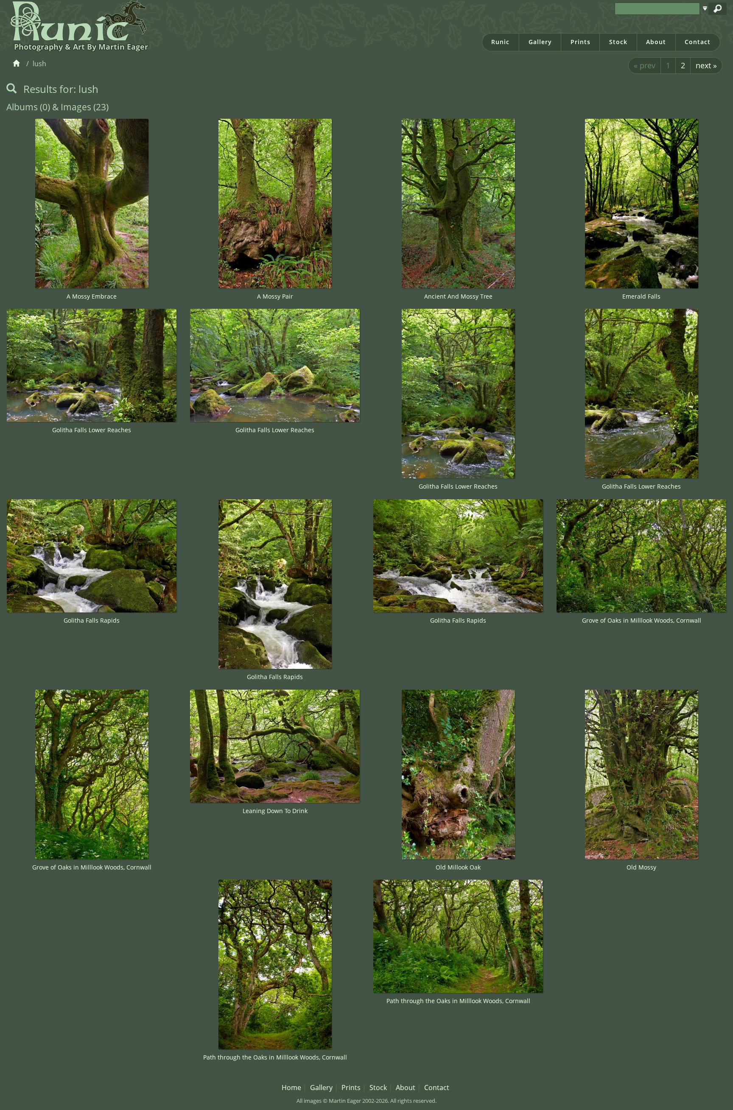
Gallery (540, 42)
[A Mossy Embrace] (91, 203)
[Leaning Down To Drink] (275, 746)
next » (706, 65)
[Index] (17, 63)
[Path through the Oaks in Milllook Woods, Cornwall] (275, 964)
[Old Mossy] (641, 774)
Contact (698, 42)
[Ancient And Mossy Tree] (458, 203)
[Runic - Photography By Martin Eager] (76, 20)
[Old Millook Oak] (458, 774)
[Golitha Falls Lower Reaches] (91, 365)
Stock (618, 42)
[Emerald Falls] (641, 203)
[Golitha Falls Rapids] (91, 555)
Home (291, 1087)
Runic (500, 42)
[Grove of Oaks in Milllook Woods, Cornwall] (641, 555)
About (656, 42)
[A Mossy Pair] (275, 203)
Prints (580, 42)
